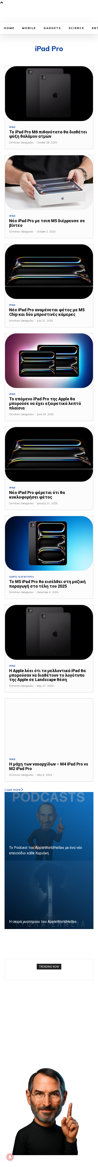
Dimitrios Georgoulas (21, 142)
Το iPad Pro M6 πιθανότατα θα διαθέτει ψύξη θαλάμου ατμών (48, 134)
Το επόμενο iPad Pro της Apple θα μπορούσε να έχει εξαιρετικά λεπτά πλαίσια (45, 403)
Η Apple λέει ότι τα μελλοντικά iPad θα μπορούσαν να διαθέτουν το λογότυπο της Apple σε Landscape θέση (47, 675)
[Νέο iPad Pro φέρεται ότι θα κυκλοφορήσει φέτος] (49, 454)
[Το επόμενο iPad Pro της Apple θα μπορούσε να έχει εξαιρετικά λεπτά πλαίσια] (49, 360)
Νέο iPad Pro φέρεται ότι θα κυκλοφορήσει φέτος (37, 494)
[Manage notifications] (10, 1157)
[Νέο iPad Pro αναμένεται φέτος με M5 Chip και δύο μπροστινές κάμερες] (49, 271)
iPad (12, 127)
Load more (13, 790)
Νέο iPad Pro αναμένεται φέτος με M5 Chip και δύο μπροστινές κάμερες (47, 312)
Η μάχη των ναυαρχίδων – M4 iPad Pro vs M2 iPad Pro (48, 766)
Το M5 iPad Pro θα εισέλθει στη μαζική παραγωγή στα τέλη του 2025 (47, 584)
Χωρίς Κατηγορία (21, 577)
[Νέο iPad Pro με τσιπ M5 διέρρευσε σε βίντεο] (49, 182)
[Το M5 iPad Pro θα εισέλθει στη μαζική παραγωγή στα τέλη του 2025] (49, 543)
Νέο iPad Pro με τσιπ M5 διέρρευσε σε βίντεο (47, 223)
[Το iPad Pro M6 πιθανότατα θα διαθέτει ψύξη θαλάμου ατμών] (49, 93)
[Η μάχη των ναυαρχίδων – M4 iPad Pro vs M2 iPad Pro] (49, 726)
